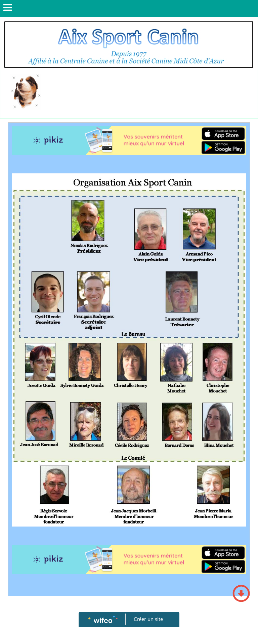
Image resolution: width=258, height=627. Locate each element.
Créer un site (148, 619)
